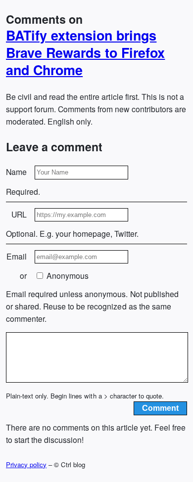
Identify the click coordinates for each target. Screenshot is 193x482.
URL (19, 214)
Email (16, 256)
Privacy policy (26, 464)
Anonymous (67, 275)
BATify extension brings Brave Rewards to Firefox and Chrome (85, 53)
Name (16, 171)
